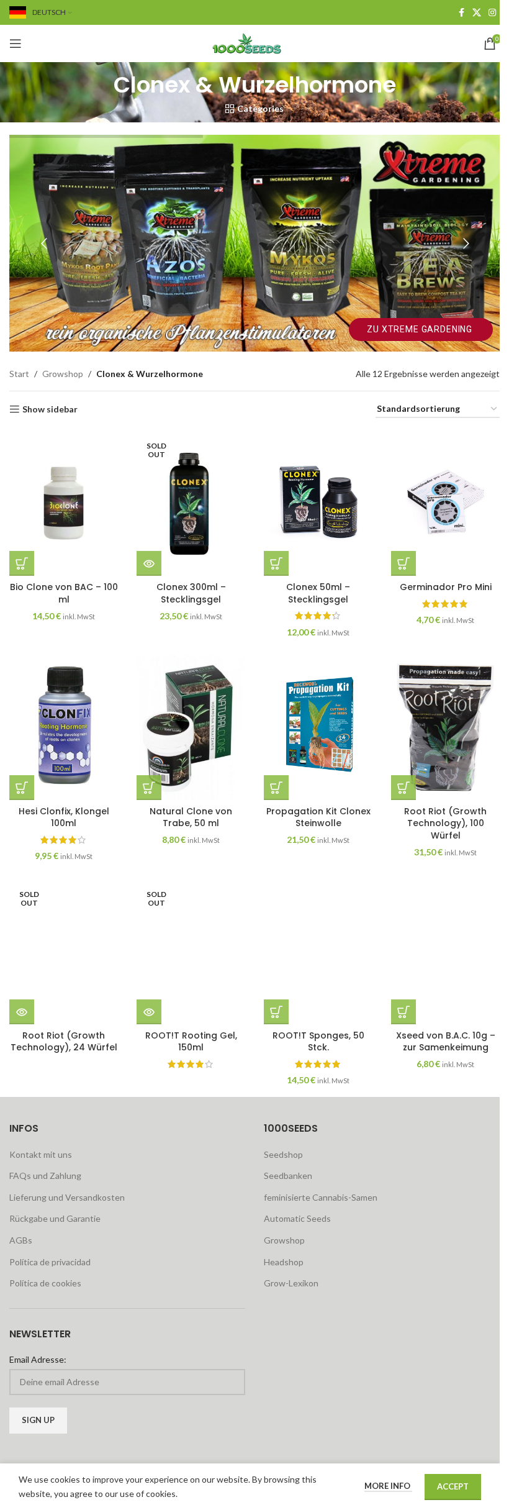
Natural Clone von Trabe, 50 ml (191, 817)
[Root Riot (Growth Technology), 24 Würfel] (63, 951)
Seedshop (283, 1154)
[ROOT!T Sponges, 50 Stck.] (318, 951)
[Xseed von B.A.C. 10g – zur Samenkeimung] (445, 951)
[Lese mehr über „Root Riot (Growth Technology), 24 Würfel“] (21, 1011)
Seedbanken (288, 1175)
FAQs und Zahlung (45, 1175)
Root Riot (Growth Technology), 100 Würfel (445, 823)
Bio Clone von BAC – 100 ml (64, 593)
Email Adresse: (37, 1359)
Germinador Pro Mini (446, 587)
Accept (453, 1486)
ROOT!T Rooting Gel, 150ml (191, 1041)
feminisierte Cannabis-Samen (320, 1197)
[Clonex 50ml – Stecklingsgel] (318, 502)
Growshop (62, 373)
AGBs (20, 1240)
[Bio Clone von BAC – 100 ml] (63, 502)
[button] (21, 563)
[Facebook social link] (461, 12)
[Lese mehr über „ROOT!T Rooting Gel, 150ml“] (149, 1011)
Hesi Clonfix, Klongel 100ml (64, 817)
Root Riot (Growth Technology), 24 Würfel (64, 1041)
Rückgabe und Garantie (55, 1218)
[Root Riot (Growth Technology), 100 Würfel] (445, 727)
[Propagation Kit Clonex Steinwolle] (318, 727)
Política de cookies (45, 1283)
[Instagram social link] (492, 12)
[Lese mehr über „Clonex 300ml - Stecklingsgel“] (149, 563)
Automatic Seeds (297, 1218)
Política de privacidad (50, 1262)
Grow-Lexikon (291, 1283)
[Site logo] (254, 42)
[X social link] (477, 12)
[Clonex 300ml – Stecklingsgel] (191, 502)
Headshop (284, 1262)
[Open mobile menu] (15, 43)
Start (19, 373)
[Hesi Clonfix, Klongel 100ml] (63, 727)
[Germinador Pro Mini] (445, 502)
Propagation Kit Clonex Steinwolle (318, 817)
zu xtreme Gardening (421, 329)
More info (388, 1486)
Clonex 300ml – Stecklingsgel (191, 593)
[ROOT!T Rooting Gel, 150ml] (191, 951)
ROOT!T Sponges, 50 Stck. (318, 1041)
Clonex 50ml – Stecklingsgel (318, 593)
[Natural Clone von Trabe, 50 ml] (191, 727)
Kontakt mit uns (40, 1154)
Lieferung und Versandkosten (67, 1197)
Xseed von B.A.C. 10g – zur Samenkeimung (445, 1041)
